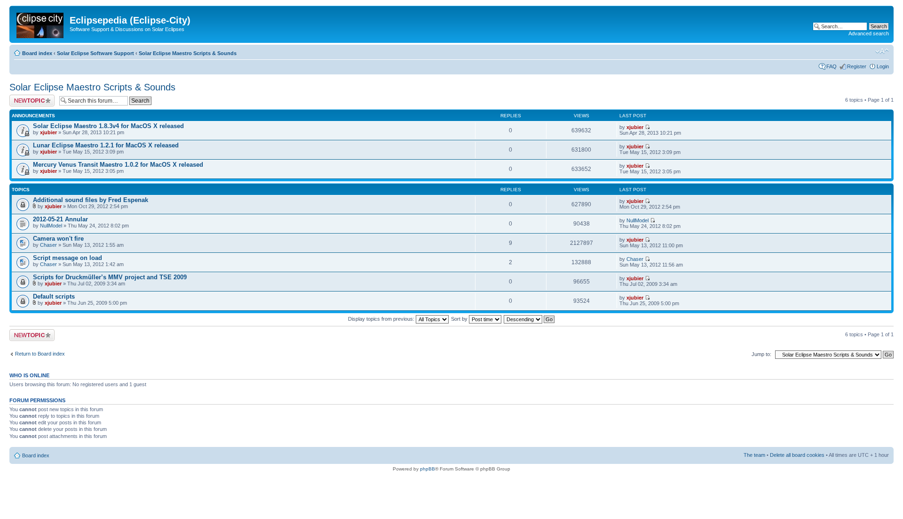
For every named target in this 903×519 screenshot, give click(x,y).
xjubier (48, 132)
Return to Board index (40, 354)
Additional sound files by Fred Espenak (90, 199)
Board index (37, 53)
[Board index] (41, 23)
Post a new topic (28, 97)
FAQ (831, 66)
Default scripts (54, 296)
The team (754, 455)
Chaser (48, 245)
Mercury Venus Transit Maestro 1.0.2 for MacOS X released (118, 164)
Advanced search (868, 33)
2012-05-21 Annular (60, 219)
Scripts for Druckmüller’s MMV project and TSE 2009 (110, 277)
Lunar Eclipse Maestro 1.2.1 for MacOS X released (106, 145)
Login (883, 66)
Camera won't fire (58, 238)
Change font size (882, 51)
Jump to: (761, 354)
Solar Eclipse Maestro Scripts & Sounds (188, 53)
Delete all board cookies (797, 455)
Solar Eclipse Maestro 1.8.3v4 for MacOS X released (108, 126)
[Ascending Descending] (529, 319)
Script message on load (67, 257)
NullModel (51, 225)
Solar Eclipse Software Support (95, 53)
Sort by (460, 319)
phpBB (427, 468)
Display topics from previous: (382, 319)
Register (856, 66)
